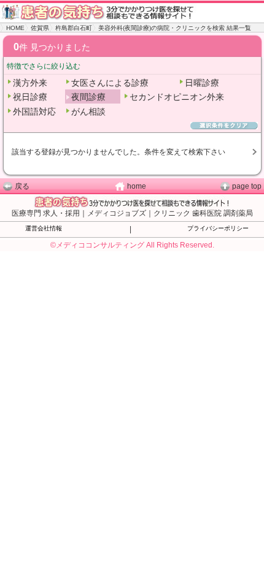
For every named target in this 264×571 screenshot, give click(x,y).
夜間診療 (88, 97)
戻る (22, 186)
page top (247, 186)
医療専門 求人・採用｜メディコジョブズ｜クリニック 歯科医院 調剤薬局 (132, 213)
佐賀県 (40, 28)
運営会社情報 (43, 228)
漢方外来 (30, 83)
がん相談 (88, 111)
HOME (15, 28)
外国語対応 (34, 111)
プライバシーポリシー (218, 228)
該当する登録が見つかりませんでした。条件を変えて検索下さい (118, 152)
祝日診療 (30, 97)
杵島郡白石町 (73, 28)
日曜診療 (202, 83)
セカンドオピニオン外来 (177, 97)
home (136, 186)
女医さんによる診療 (110, 83)
